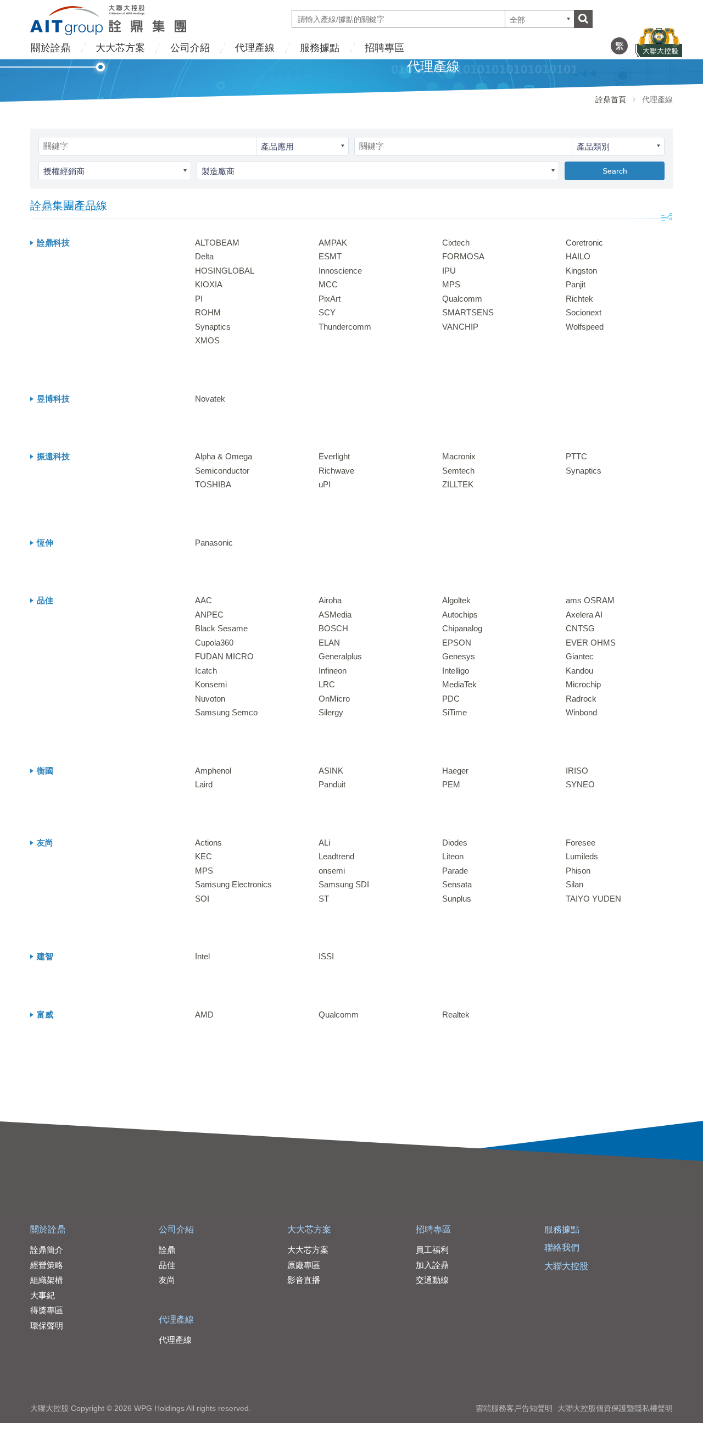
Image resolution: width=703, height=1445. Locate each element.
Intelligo (455, 670)
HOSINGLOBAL (224, 270)
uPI (325, 484)
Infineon (333, 670)
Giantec (580, 656)
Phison (578, 870)
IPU (449, 270)
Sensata (457, 884)
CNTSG (580, 628)
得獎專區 (46, 1310)
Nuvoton (210, 698)
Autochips (460, 614)
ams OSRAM (590, 600)
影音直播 (303, 1280)
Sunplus (456, 898)
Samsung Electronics (233, 884)
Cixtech (456, 242)
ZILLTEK (457, 484)
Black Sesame (221, 628)
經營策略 (46, 1265)
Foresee (580, 842)
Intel (202, 956)
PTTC (576, 456)
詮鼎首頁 (610, 99)
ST (324, 898)
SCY (327, 312)
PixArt (330, 298)
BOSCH (333, 628)
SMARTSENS (468, 312)
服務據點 (319, 47)
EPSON (456, 642)
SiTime (454, 712)
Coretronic (584, 242)
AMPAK (333, 242)
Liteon (453, 856)
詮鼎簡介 (46, 1249)
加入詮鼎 (432, 1265)
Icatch (206, 670)
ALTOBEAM (217, 242)
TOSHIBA (213, 484)
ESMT (330, 256)
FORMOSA (463, 256)
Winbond (581, 712)
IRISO (577, 770)
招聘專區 (384, 47)
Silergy (331, 712)
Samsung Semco (226, 712)
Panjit (575, 284)
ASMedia (335, 614)
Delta (204, 256)
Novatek (210, 398)
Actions (208, 842)
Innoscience (340, 270)
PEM (451, 784)
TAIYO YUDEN (593, 898)
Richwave (336, 470)
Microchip (583, 684)
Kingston (581, 270)
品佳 (167, 1265)
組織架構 (46, 1280)
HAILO (578, 256)
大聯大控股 (566, 1266)
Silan (574, 884)
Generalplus (340, 656)
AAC (203, 600)
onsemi (332, 870)
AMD (204, 1014)
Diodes (454, 842)
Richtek (579, 298)
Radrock (581, 698)
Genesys (458, 656)
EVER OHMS (591, 642)
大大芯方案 (120, 47)
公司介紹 (190, 47)
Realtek (456, 1014)
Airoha (330, 600)
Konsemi (211, 684)
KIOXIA (208, 284)
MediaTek (459, 684)
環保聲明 (46, 1325)
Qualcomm (462, 298)
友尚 (167, 1280)
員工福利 (432, 1249)
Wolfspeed (585, 326)
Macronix (459, 456)
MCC (328, 284)
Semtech (458, 470)
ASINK (331, 770)
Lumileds (582, 856)
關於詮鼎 (50, 47)
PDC (451, 698)
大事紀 (42, 1295)
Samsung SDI (344, 884)
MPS (451, 284)
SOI (202, 898)
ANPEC (209, 614)
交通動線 (432, 1280)
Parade (455, 870)
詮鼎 (167, 1249)
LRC (327, 684)
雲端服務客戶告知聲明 (514, 1408)
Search (614, 170)
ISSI (326, 956)
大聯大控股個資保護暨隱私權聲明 (615, 1408)
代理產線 (255, 47)
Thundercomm (345, 326)
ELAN (329, 642)
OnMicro (334, 698)
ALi (324, 842)
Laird (204, 784)
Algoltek (456, 600)
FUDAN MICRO (224, 656)
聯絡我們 (561, 1247)
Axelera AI (584, 614)
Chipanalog (462, 628)
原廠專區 (303, 1265)
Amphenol (213, 770)
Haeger (455, 770)
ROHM (208, 312)
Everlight (334, 456)
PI (199, 298)
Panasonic (214, 542)
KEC (203, 856)
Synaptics (213, 326)
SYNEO (580, 784)
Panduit (332, 784)
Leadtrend (336, 856)
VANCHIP (460, 326)
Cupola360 (214, 642)
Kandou (579, 670)
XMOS (207, 340)
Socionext (583, 312)
